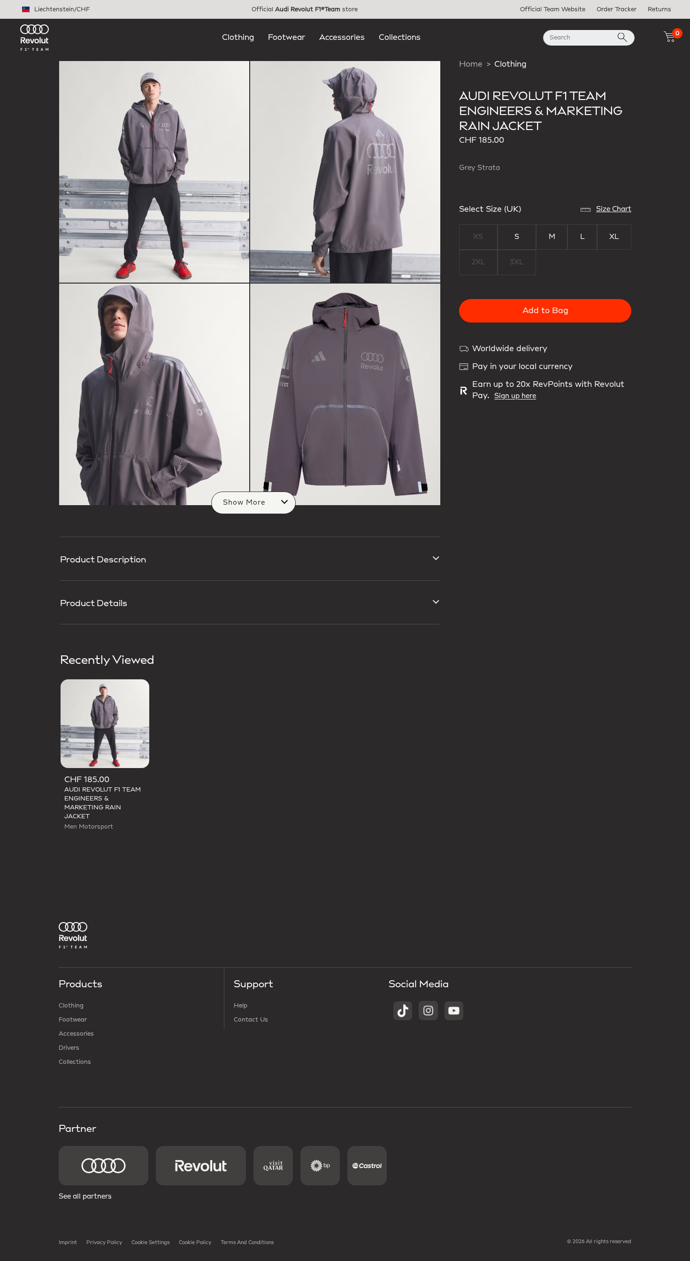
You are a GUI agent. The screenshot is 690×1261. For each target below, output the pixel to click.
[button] (238, 37)
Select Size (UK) (490, 209)
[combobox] (589, 38)
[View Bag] (669, 36)
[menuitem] (238, 37)
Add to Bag (545, 311)
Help (240, 1005)
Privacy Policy (104, 1242)
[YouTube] (454, 1010)
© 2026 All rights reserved (599, 1241)
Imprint (68, 1242)
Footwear (73, 1020)
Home (471, 64)
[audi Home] (34, 37)
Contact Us (251, 1020)
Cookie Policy (195, 1242)
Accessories (76, 1034)
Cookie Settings (150, 1242)
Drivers (69, 1048)
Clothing (510, 64)
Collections (75, 1062)
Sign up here (515, 396)
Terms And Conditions (247, 1242)
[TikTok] (402, 1010)
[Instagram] (428, 1010)
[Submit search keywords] (622, 38)
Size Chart (613, 209)
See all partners (85, 1196)
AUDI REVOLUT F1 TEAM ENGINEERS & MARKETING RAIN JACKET (102, 803)
